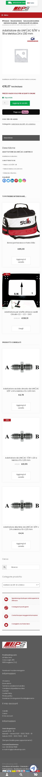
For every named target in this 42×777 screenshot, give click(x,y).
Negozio (6, 21)
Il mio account (7, 716)
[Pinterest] (16, 180)
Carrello (5, 711)
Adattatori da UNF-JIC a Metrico (28, 23)
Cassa (4, 713)
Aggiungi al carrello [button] (21, 260)
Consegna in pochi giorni (20, 607)
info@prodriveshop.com (16, 749)
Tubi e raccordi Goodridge (31, 21)
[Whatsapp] (20, 180)
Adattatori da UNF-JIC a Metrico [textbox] (20, 585)
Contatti (5, 691)
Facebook (6, 670)
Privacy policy (7, 696)
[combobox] (21, 585)
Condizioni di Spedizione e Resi (13, 688)
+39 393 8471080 (11, 747)
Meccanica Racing (16, 21)
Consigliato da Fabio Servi (21, 624)
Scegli (21, 328)
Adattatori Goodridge (10, 23)
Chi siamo (6, 681)
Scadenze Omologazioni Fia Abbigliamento (18, 698)
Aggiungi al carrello (19, 103)
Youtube (13, 670)
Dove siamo (6, 683)
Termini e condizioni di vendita (13, 686)
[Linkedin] (12, 180)
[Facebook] (4, 180)
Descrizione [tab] (8, 138)
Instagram (21, 670)
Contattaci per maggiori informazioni (24, 615)
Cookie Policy (7, 693)
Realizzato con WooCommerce (26, 769)
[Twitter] (8, 180)
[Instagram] (24, 180)
